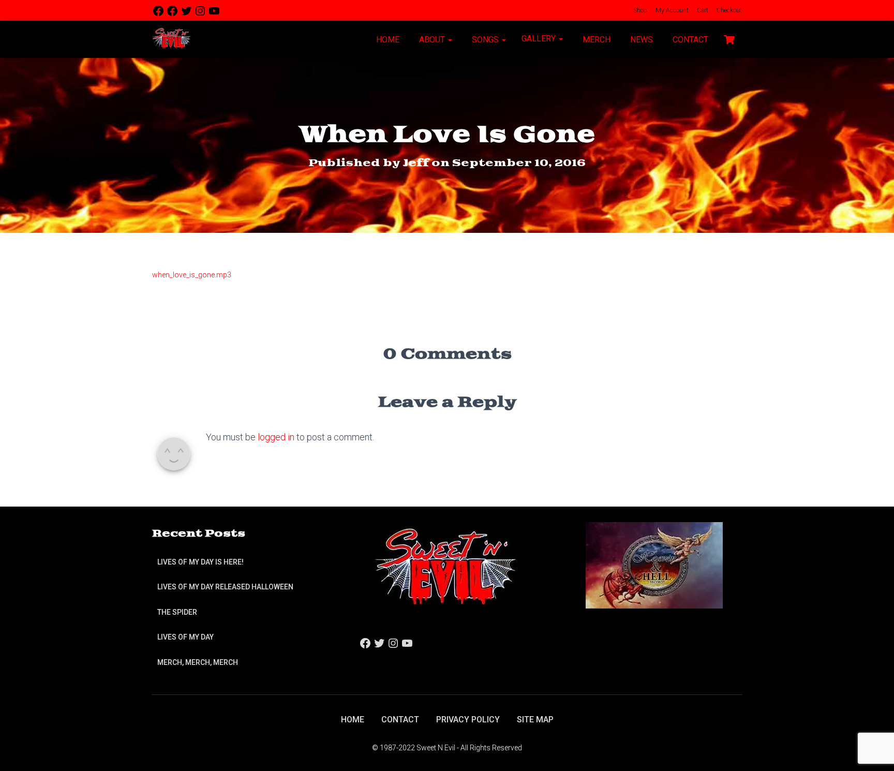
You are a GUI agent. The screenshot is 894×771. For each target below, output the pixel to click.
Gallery (540, 38)
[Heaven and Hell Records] (654, 565)
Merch (595, 40)
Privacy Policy (468, 719)
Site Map (535, 719)
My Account (671, 10)
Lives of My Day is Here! (200, 562)
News (640, 40)
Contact (689, 40)
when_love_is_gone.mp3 (191, 275)
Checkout (728, 10)
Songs (485, 40)
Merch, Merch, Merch (197, 662)
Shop (639, 10)
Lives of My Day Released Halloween (225, 587)
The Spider (177, 612)
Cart (701, 10)
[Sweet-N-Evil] (171, 39)
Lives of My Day (185, 637)
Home (386, 40)
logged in (276, 437)
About (432, 40)
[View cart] (729, 38)
